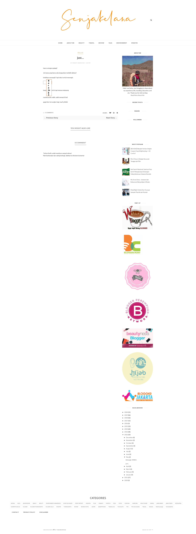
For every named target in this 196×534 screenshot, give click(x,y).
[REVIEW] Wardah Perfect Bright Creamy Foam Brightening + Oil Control (141, 151)
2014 (126, 429)
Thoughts (120, 507)
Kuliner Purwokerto (36, 507)
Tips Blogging (135, 507)
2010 (126, 480)
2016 (126, 423)
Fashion (88, 503)
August (128, 449)
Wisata (151, 507)
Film (94, 503)
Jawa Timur (169, 503)
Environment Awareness (53, 503)
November (129, 440)
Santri (93, 507)
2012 (126, 434)
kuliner (25, 507)
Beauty (81, 43)
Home (60, 43)
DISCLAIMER (44, 512)
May (127, 457)
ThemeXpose (61, 530)
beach (34, 503)
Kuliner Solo (50, 507)
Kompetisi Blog (15, 507)
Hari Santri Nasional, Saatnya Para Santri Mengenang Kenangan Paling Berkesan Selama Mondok (141, 171)
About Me (70, 43)
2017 (126, 421)
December (129, 437)
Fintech (108, 503)
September (129, 446)
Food (120, 503)
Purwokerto (67, 507)
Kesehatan (178, 503)
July (127, 451)
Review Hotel (85, 507)
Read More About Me (137, 95)
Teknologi (111, 507)
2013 (126, 432)
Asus (18, 503)
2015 (126, 426)
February (129, 472)
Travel (91, 43)
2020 (126, 412)
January (128, 475)
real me (80, 52)
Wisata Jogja (159, 507)
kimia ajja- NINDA (131, 460)
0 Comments (49, 112)
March (128, 469)
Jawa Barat (160, 503)
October (129, 443)
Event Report (79, 503)
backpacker (26, 503)
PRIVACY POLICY (29, 512)
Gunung (127, 503)
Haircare (135, 503)
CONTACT (15, 512)
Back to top (147, 530)
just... (127, 463)
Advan (13, 503)
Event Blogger (67, 503)
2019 (126, 415)
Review (101, 43)
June (127, 454)
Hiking (152, 503)
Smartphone (102, 507)
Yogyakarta (169, 507)
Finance (101, 503)
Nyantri (134, 43)
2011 (126, 477)
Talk (110, 43)
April (127, 466)
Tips (127, 507)
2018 (126, 418)
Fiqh (114, 503)
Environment (121, 43)
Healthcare (143, 503)
